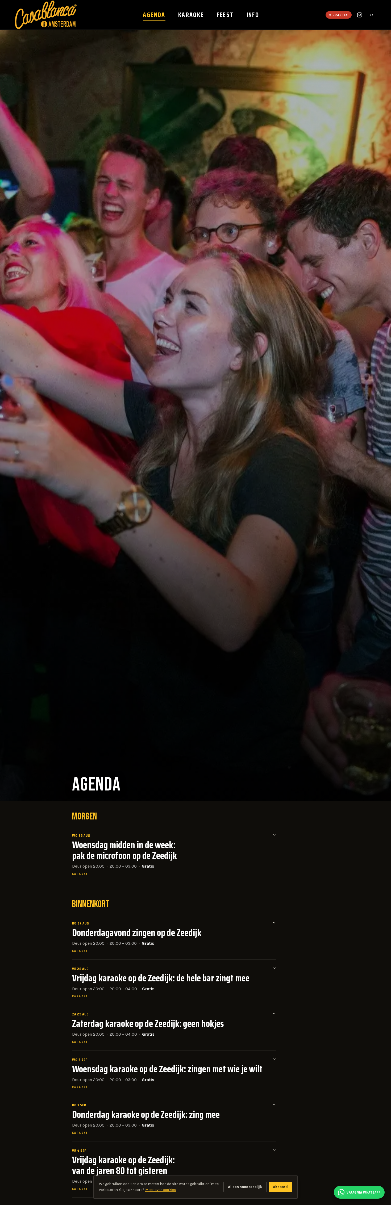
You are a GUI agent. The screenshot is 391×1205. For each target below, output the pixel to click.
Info (253, 15)
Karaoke (191, 15)
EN (372, 14)
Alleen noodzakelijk (245, 1187)
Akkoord (280, 1187)
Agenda (154, 15)
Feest (225, 15)
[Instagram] (359, 15)
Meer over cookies (160, 1189)
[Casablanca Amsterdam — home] (46, 15)
